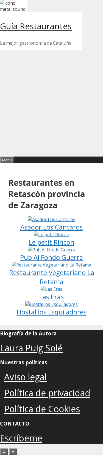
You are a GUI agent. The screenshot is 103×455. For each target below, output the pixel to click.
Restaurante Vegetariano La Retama (51, 277)
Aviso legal (25, 377)
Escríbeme (21, 438)
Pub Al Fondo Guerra (51, 257)
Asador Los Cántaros (51, 226)
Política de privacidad (47, 393)
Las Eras (51, 296)
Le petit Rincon (51, 242)
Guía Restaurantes (36, 26)
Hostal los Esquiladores (52, 311)
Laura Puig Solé (31, 348)
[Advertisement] (51, 102)
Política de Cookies (42, 409)
